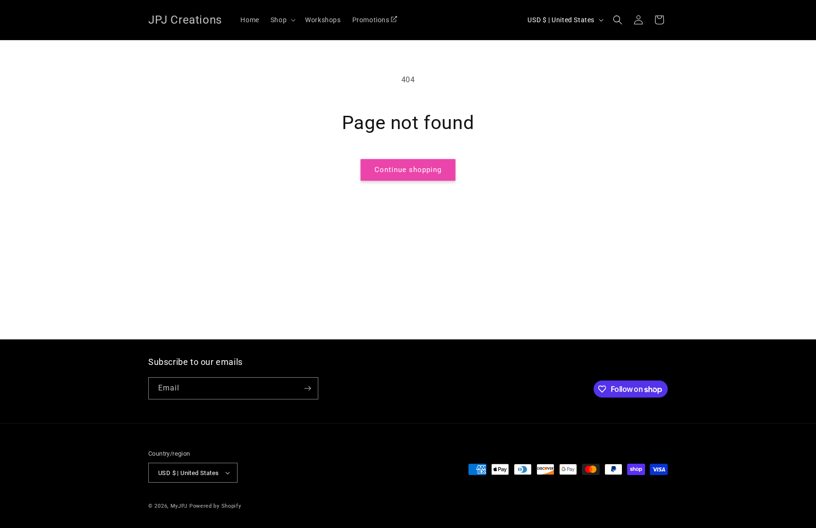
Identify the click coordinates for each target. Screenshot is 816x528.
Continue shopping (408, 169)
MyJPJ (179, 506)
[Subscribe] (307, 388)
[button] (282, 20)
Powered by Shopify (215, 506)
